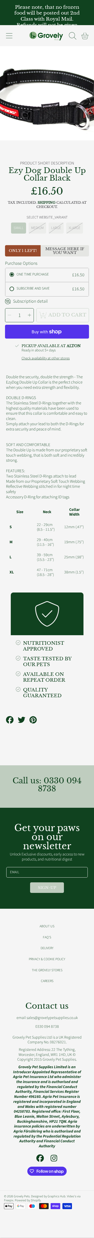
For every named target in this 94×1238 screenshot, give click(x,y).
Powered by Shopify (28, 1200)
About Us (47, 926)
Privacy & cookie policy (47, 959)
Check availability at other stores (46, 358)
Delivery (47, 948)
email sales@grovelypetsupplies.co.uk (47, 1017)
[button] (9, 35)
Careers (47, 981)
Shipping (46, 203)
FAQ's (47, 937)
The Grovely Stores (47, 970)
